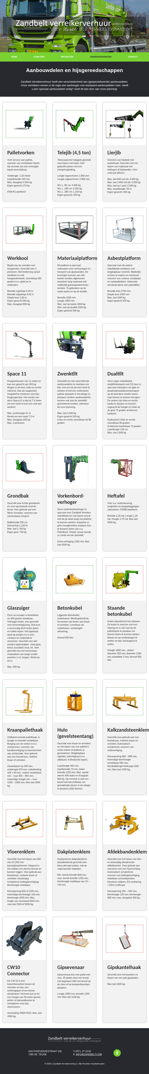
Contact (133, 57)
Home (14, 57)
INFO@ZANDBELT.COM (89, 1054)
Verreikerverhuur (100, 57)
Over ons (39, 57)
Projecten (67, 57)
